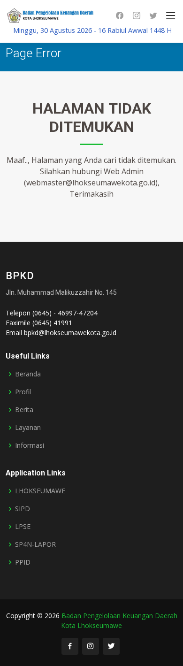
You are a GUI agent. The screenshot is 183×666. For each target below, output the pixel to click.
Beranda (28, 374)
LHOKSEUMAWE (40, 491)
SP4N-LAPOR (35, 544)
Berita (24, 409)
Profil (23, 392)
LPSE (22, 526)
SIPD (22, 508)
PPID (22, 562)
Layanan (28, 427)
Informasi (29, 445)
